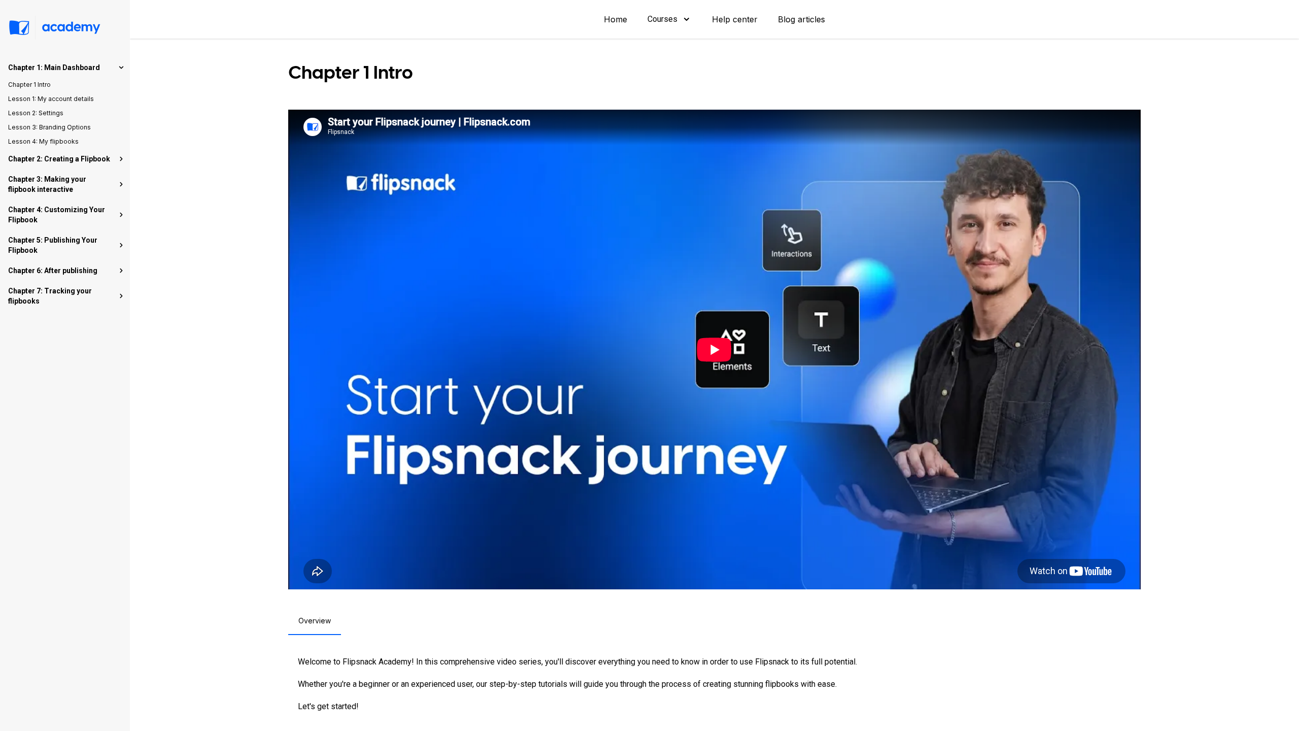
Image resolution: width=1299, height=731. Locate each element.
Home (615, 19)
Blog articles (801, 19)
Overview (314, 620)
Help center (735, 19)
